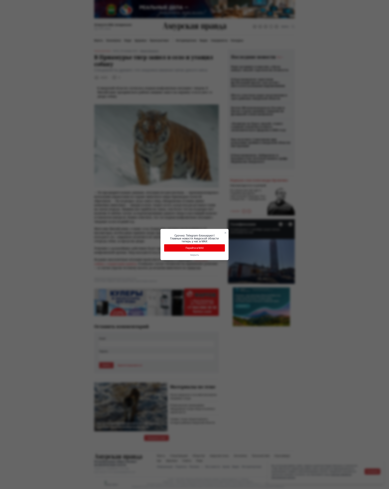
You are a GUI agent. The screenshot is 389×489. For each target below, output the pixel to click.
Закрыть (194, 254)
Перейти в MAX (195, 248)
